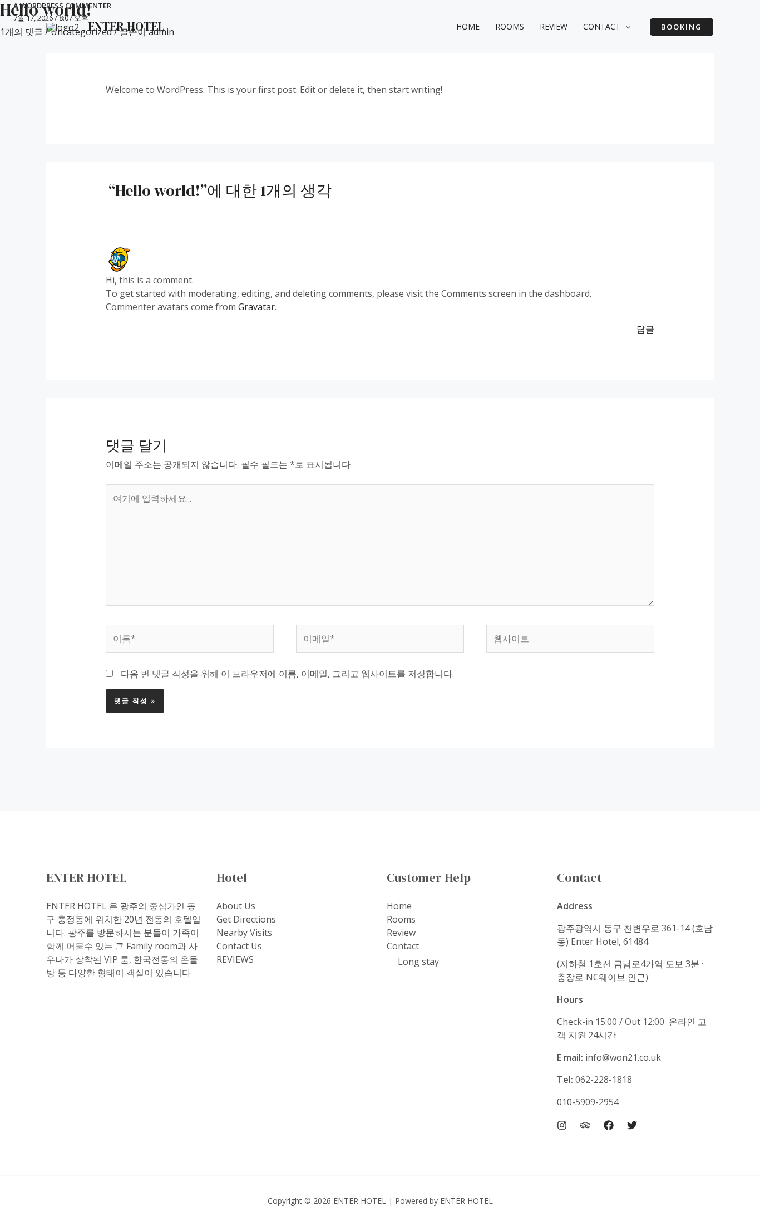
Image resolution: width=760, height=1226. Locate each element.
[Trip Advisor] (585, 1125)
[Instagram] (562, 1125)
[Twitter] (632, 1125)
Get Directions (246, 919)
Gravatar (256, 307)
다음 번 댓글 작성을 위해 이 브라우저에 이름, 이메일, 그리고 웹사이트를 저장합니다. (287, 674)
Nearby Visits (244, 932)
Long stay (418, 961)
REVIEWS (235, 959)
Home (399, 906)
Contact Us (239, 946)
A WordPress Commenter (62, 6)
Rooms (401, 919)
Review (401, 932)
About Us (235, 906)
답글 (645, 329)
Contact (403, 946)
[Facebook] (609, 1125)
